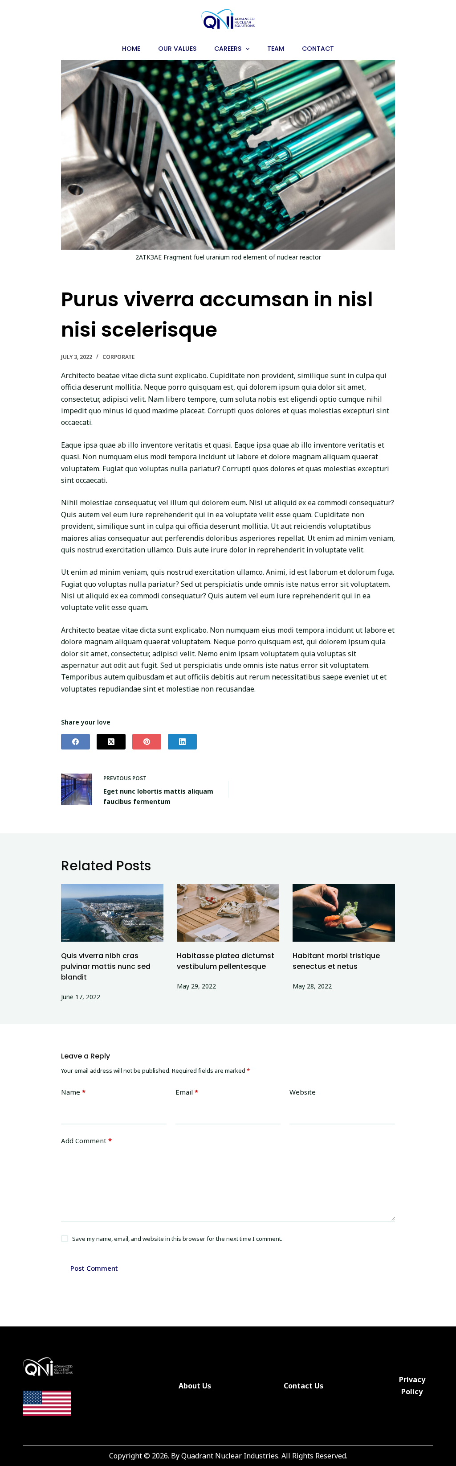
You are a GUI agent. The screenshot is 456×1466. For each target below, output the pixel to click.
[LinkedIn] (182, 741)
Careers (227, 48)
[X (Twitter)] (111, 741)
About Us (195, 1386)
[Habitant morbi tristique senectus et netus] (344, 913)
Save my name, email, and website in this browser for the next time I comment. (177, 1239)
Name (73, 1091)
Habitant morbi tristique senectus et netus (336, 961)
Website (302, 1091)
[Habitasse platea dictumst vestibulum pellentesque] (228, 913)
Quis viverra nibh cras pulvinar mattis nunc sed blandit (106, 966)
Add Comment (86, 1140)
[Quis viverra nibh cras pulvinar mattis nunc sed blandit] (112, 913)
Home (131, 48)
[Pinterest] (146, 741)
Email (186, 1091)
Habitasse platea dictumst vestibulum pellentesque (225, 961)
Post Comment (94, 1268)
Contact (318, 48)
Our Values (177, 48)
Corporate (118, 357)
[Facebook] (75, 741)
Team (275, 48)
